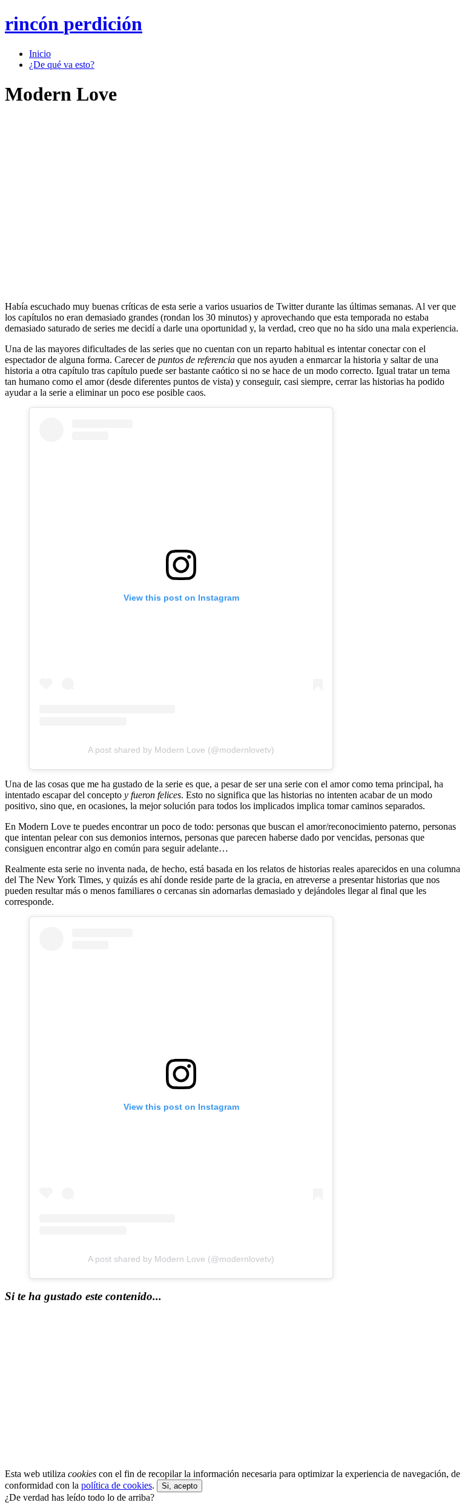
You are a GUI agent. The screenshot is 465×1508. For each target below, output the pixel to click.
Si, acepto (179, 1485)
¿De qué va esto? (61, 64)
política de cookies (116, 1485)
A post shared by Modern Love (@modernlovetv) (181, 750)
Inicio (40, 53)
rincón (73, 24)
